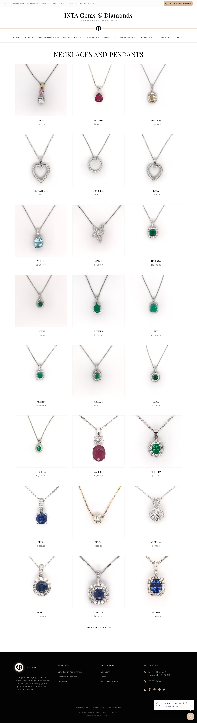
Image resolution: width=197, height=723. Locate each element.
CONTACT (179, 37)
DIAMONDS (91, 37)
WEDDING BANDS (72, 37)
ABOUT (27, 37)
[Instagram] (145, 689)
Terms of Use (82, 708)
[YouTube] (154, 689)
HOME (16, 37)
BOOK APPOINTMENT (180, 3)
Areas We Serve (108, 681)
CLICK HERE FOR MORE (98, 627)
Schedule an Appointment (70, 672)
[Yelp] (164, 689)
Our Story (105, 672)
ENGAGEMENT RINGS (48, 37)
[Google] (159, 689)
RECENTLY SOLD (148, 37)
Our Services (64, 681)
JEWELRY (109, 37)
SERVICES (165, 37)
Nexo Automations (103, 715)
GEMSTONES (126, 37)
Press (103, 677)
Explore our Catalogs (67, 677)
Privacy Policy (98, 708)
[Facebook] (149, 689)
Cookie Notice (114, 708)
